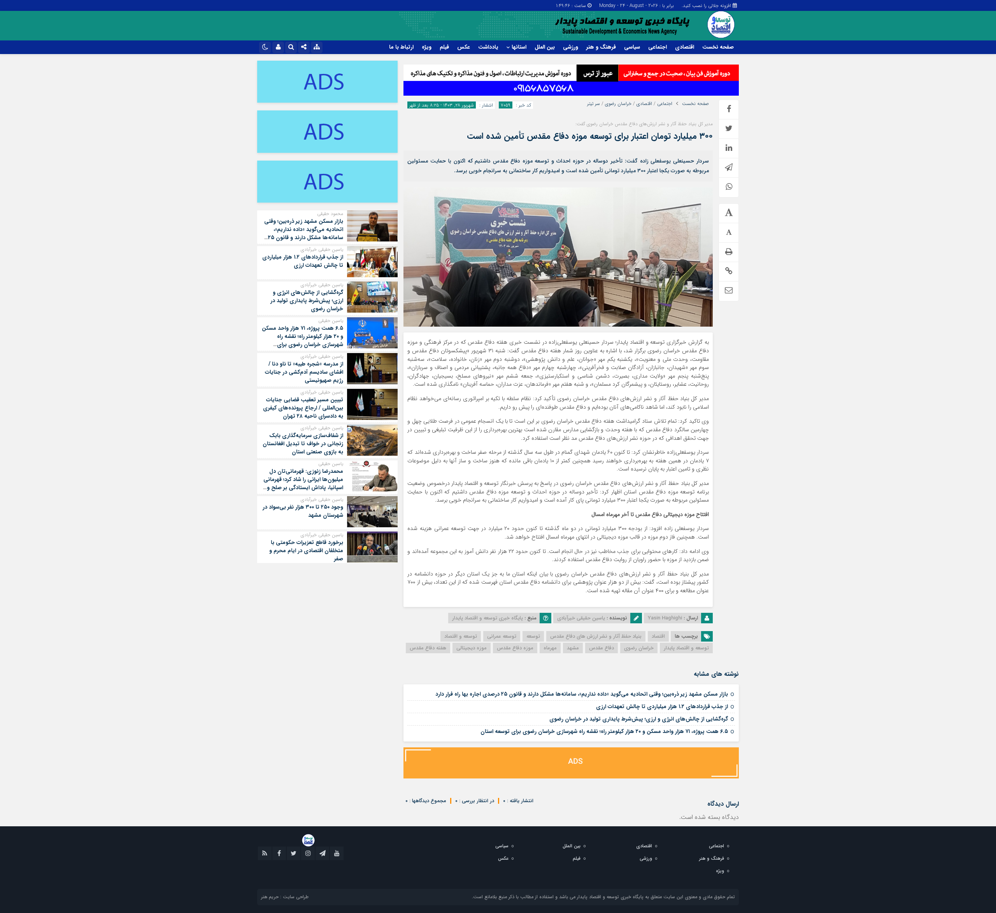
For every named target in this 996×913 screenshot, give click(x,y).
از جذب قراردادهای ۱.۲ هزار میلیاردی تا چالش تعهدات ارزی (662, 706)
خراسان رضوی (618, 103)
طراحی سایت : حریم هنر (285, 897)
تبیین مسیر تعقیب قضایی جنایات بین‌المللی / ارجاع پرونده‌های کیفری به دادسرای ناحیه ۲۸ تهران (303, 407)
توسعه (533, 636)
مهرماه (550, 648)
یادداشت (488, 47)
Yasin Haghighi (665, 618)
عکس (463, 47)
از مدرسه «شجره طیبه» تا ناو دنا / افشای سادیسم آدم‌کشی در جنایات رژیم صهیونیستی (304, 372)
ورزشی (570, 47)
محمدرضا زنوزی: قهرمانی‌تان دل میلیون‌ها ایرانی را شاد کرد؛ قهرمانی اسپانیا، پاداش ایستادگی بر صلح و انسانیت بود (303, 483)
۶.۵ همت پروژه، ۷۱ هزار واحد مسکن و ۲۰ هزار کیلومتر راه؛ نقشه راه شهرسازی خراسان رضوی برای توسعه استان (604, 731)
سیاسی (632, 47)
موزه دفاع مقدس (515, 648)
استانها (519, 47)
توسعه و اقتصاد (460, 636)
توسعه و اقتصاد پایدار (686, 648)
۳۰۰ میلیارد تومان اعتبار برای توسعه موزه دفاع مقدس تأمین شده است (590, 136)
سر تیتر (593, 103)
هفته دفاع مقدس (428, 648)
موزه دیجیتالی (471, 648)
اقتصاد (658, 636)
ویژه (426, 47)
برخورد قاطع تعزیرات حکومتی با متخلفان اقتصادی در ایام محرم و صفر (306, 550)
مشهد (573, 648)
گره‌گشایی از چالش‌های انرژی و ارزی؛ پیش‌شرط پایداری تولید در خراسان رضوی (638, 719)
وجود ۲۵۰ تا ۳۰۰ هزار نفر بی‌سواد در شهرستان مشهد (303, 511)
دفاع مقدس (601, 648)
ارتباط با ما (401, 47)
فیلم (444, 47)
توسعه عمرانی (501, 636)
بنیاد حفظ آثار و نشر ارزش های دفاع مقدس (596, 636)
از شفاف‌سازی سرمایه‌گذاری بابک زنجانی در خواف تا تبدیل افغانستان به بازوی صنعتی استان (303, 443)
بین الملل (545, 47)
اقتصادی (684, 47)
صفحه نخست (718, 47)
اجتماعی (657, 47)
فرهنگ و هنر (601, 47)
